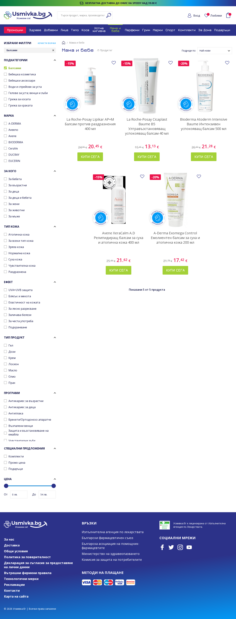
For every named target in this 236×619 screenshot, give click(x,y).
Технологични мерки (21, 579)
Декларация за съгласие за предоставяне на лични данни (38, 565)
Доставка (12, 545)
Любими (216, 15)
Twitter (171, 547)
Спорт (170, 30)
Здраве (35, 30)
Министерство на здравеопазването (111, 554)
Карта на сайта (16, 596)
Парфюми (132, 30)
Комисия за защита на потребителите (112, 559)
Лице (64, 30)
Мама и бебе (115, 29)
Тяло (75, 30)
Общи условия (16, 551)
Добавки (51, 30)
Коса (85, 30)
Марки (158, 30)
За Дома (204, 30)
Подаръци (222, 30)
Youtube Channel (189, 547)
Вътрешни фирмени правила (27, 573)
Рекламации (14, 585)
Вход (196, 15)
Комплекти (187, 30)
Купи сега (90, 157)
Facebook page (162, 547)
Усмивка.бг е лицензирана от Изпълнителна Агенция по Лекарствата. (199, 525)
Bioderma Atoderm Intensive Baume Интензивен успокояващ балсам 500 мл (203, 124)
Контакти (12, 590)
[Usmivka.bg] (28, 15)
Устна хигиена (99, 29)
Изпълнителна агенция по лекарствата (113, 532)
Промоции (15, 30)
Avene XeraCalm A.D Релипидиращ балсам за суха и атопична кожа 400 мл (118, 238)
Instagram (180, 547)
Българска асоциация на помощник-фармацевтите (110, 546)
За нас (9, 539)
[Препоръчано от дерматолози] (90, 86)
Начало (63, 42)
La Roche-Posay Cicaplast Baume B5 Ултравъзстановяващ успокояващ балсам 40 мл (147, 126)
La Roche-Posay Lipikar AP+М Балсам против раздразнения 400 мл (90, 124)
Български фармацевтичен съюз (107, 538)
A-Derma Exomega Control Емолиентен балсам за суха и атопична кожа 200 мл (175, 238)
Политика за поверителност (27, 557)
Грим (146, 30)
